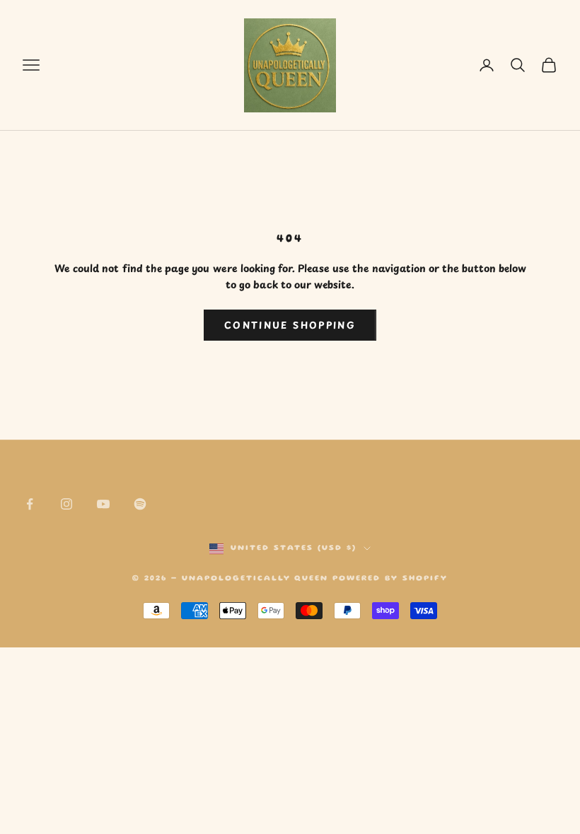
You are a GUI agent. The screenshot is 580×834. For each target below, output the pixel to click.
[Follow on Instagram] (66, 504)
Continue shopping (290, 324)
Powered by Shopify (390, 578)
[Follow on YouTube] (103, 504)
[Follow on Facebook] (30, 504)
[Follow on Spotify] (140, 504)
